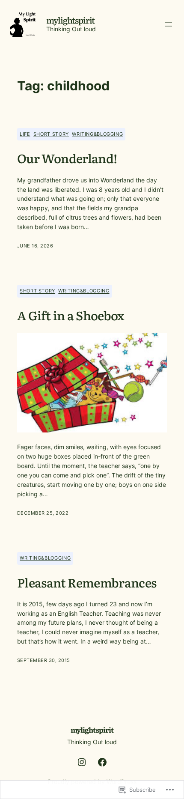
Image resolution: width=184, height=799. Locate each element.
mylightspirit (70, 20)
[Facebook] (102, 762)
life (25, 134)
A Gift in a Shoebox (70, 315)
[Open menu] (168, 24)
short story (51, 134)
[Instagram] (82, 762)
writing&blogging (97, 134)
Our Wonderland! (67, 158)
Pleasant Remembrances (87, 582)
